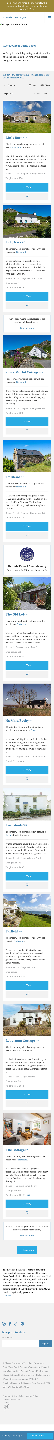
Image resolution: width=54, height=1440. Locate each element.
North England (9, 1371)
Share (47, 85)
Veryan (9, 835)
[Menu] (49, 17)
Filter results (38, 1435)
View (28, 187)
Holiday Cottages (34, 1363)
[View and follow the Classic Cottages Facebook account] (10, 1325)
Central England (41, 1367)
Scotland (33, 1371)
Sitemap (6, 1396)
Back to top (8, 1295)
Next (45, 94)
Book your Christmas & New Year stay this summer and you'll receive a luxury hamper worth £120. (27, 6)
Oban (33, 730)
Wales (30, 1367)
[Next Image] (46, 116)
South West (8, 1367)
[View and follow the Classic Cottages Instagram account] (4, 1325)
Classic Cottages (12, 1363)
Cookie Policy (32, 1396)
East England (22, 1371)
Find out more (27, 328)
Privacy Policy (18, 1396)
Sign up (45, 1343)
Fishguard (21, 252)
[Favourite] (27, 196)
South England (20, 1367)
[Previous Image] (7, 116)
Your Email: (7, 1337)
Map (34, 85)
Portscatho (15, 147)
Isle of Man (43, 1371)
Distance (11, 85)
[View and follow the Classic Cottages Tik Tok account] (15, 1325)
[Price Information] (28, 1195)
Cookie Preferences (11, 1399)
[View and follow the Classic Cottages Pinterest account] (22, 1325)
